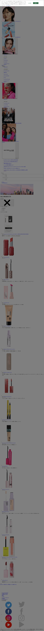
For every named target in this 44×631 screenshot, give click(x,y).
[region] (22, 3)
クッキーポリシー (8, 5)
